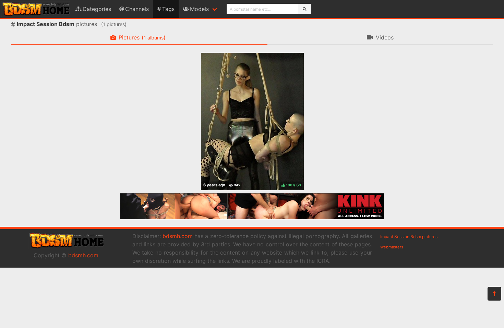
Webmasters (391, 247)
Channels (137, 8)
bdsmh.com (83, 255)
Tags (168, 8)
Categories (97, 8)
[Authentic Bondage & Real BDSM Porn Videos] (252, 217)
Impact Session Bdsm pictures (408, 236)
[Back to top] (494, 294)
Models (199, 8)
